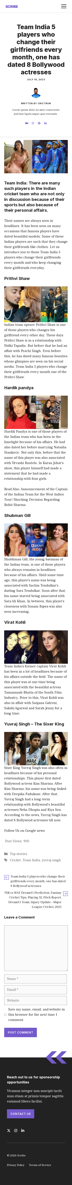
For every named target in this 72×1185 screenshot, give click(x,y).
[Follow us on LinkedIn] (22, 1130)
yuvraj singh (51, 860)
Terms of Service (40, 1165)
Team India (31, 860)
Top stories (18, 854)
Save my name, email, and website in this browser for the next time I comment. (36, 1014)
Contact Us (20, 1114)
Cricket (15, 860)
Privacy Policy (15, 1165)
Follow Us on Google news (24, 830)
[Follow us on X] (8, 1130)
